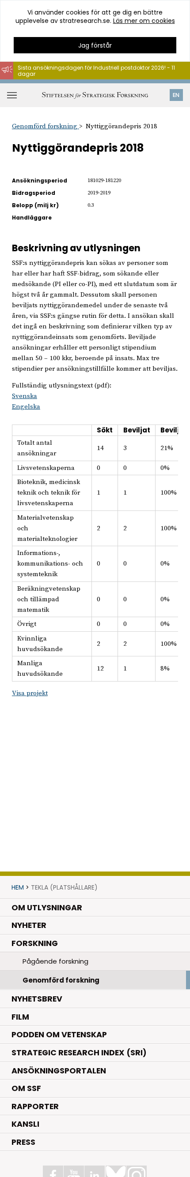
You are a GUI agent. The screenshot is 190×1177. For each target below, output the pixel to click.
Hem (17, 887)
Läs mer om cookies (144, 20)
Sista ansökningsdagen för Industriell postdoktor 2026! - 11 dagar (96, 71)
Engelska (26, 406)
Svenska (24, 396)
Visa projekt (30, 693)
